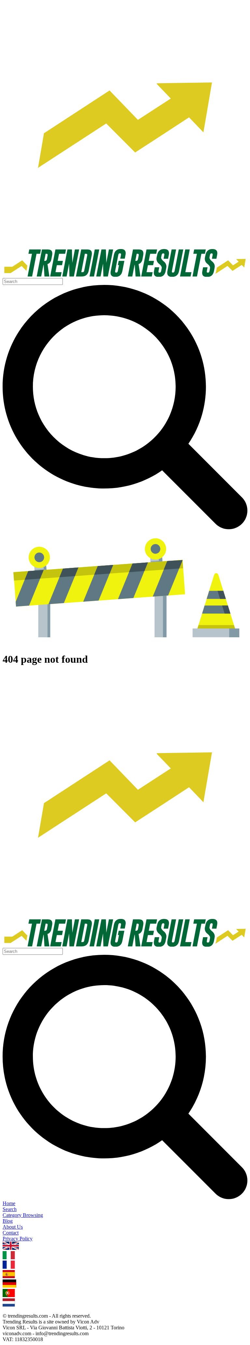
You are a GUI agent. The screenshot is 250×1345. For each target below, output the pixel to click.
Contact (11, 1232)
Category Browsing (23, 1215)
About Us (13, 1227)
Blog (8, 1221)
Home (9, 1203)
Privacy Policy (18, 1238)
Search (10, 1209)
